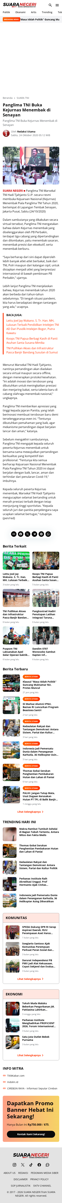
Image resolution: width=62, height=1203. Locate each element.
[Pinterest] (41, 534)
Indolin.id (12, 1082)
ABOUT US (10, 1173)
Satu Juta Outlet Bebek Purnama (35, 1038)
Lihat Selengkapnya (29, 811)
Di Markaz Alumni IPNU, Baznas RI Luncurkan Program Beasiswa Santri (41, 707)
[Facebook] (20, 534)
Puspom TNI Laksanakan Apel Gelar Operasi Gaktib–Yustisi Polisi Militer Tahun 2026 (16, 652)
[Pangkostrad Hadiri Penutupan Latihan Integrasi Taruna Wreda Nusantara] (45, 598)
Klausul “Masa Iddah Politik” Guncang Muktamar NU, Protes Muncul (39, 685)
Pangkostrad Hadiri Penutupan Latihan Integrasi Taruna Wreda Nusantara (43, 614)
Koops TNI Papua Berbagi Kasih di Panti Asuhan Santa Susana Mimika (45, 577)
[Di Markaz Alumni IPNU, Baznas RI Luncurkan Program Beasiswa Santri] (11, 705)
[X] (27, 534)
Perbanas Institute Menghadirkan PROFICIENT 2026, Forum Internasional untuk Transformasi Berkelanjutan (38, 1023)
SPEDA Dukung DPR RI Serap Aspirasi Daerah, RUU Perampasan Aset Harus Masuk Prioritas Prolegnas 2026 (39, 930)
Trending (47, 12)
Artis (33, 12)
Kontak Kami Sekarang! (31, 1134)
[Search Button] (50, 5)
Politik (6, 12)
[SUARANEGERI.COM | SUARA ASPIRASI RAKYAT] (20, 5)
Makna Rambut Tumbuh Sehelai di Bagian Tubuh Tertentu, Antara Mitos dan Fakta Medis (39, 832)
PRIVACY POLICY (39, 1179)
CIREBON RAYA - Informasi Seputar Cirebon (32, 1088)
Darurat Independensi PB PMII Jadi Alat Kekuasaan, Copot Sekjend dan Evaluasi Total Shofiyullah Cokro (38, 963)
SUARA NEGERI (32, 1192)
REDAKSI (23, 1173)
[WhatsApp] (48, 534)
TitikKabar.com (15, 1075)
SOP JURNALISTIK (20, 1185)
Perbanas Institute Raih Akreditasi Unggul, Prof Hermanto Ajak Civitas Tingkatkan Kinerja (33, 882)
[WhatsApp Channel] (47, 1164)
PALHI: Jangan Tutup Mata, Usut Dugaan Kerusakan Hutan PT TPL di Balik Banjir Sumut (39, 796)
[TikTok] (31, 1164)
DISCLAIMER (21, 1179)
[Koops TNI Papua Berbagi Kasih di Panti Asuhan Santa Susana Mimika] (45, 561)
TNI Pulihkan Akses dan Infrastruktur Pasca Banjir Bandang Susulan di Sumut (15, 614)
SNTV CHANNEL (42, 1185)
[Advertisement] (31, 59)
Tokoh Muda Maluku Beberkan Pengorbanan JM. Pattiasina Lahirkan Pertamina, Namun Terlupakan (38, 1006)
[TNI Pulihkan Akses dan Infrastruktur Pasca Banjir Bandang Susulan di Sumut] (16, 598)
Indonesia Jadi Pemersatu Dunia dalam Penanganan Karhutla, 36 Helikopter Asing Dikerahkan (40, 752)
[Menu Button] (57, 5)
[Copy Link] (14, 534)
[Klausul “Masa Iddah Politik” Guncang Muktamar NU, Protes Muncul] (11, 683)
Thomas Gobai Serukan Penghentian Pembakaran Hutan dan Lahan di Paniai (38, 774)
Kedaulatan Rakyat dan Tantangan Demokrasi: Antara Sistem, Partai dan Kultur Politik (40, 729)
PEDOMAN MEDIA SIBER (44, 1173)
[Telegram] (34, 534)
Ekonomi (20, 12)
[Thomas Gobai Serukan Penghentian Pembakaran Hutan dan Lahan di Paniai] (11, 772)
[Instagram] (14, 1164)
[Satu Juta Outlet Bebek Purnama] (12, 1042)
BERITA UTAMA (31, 676)
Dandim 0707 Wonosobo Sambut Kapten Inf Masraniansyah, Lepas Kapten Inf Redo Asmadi (45, 652)
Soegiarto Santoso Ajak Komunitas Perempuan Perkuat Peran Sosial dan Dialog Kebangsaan (37, 947)
